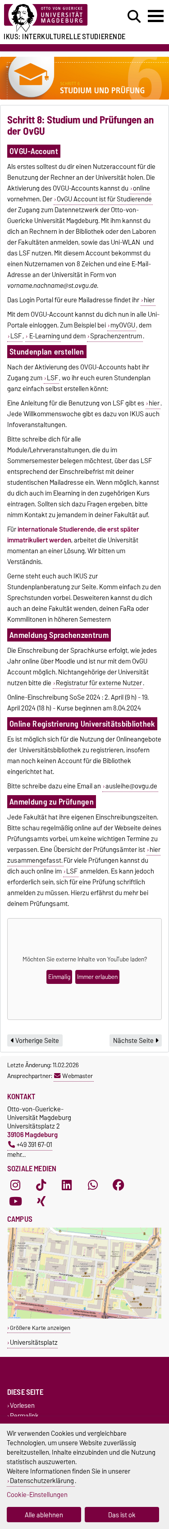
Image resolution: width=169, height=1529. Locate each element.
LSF (16, 336)
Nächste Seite (134, 1040)
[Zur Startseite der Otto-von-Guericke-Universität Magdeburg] (52, 18)
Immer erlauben (97, 977)
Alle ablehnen (44, 1514)
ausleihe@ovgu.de (131, 786)
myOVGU (122, 325)
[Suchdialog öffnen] (134, 16)
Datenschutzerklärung (42, 1480)
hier (149, 300)
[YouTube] (15, 1201)
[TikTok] (41, 1185)
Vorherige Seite (36, 1040)
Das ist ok (122, 1514)
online (141, 188)
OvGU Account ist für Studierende (104, 199)
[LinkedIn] (67, 1185)
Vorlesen (22, 1405)
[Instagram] (15, 1185)
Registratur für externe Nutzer (99, 683)
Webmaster (77, 1075)
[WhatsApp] (93, 1185)
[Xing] (41, 1201)
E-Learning (44, 336)
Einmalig (59, 977)
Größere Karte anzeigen (40, 1328)
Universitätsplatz (34, 1342)
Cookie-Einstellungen (37, 1494)
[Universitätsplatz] (84, 1316)
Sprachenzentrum (116, 336)
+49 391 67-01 (34, 1144)
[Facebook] (118, 1185)
